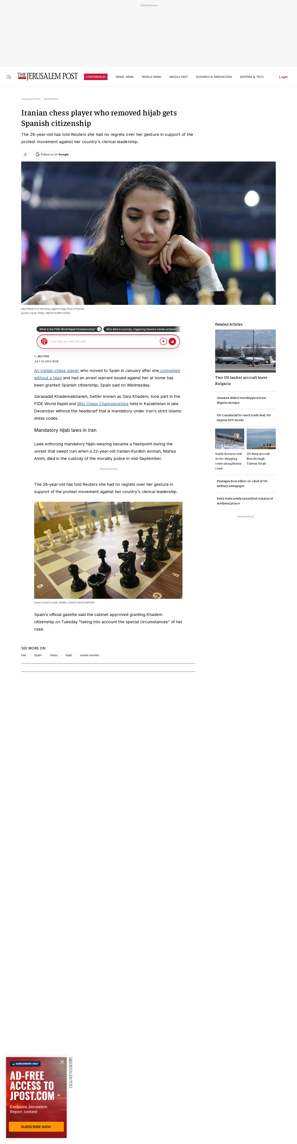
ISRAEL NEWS (125, 76)
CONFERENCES (96, 76)
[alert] (36, 1097)
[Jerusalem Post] (45, 76)
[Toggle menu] (8, 76)
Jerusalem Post (30, 98)
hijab (69, 655)
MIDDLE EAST (178, 76)
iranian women (89, 655)
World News (51, 98)
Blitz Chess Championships (102, 403)
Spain (38, 655)
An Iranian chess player (56, 370)
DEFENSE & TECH (251, 76)
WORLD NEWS (151, 76)
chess (54, 655)
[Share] (25, 154)
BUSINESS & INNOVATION (214, 76)
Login (283, 77)
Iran (23, 655)
